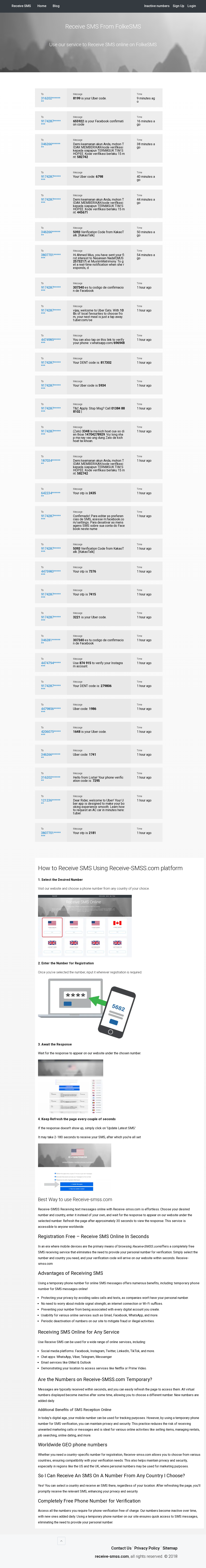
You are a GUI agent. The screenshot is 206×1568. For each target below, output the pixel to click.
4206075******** (51, 733)
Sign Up (178, 6)
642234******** (50, 494)
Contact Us (121, 1548)
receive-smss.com (112, 1556)
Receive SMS (21, 6)
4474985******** (51, 341)
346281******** (50, 641)
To (42, 94)
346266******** (50, 145)
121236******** (50, 801)
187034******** (50, 462)
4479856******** (51, 710)
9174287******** (51, 122)
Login (191, 6)
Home (43, 6)
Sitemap (170, 1548)
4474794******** (51, 664)
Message (77, 94)
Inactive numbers (157, 6)
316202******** (50, 99)
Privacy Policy (147, 1548)
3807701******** (51, 256)
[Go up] (61, 1541)
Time (139, 94)
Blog (56, 6)
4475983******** (51, 573)
